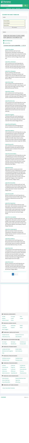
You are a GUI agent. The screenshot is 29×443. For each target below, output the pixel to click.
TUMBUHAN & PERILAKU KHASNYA (10, 355)
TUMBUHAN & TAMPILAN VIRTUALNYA (11, 332)
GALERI (13, 8)
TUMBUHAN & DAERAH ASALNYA (9, 323)
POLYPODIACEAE (8, 40)
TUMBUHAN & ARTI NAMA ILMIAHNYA (10, 385)
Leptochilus (7, 43)
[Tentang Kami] (24, 8)
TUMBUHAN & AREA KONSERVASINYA (10, 375)
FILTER (4, 17)
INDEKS (4, 32)
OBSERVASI (18, 8)
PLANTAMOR (3, 397)
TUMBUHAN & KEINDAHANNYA (9, 314)
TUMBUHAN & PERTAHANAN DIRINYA (10, 339)
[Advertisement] (13, 298)
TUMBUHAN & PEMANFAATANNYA (10, 346)
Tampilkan (15, 27)
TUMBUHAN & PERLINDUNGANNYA (10, 363)
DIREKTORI (8, 8)
